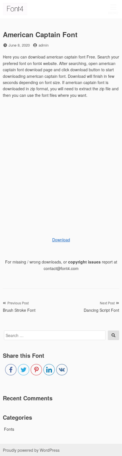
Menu (113, 12)
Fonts (9, 429)
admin (44, 45)
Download (61, 239)
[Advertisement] (61, 165)
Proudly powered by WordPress (31, 450)
